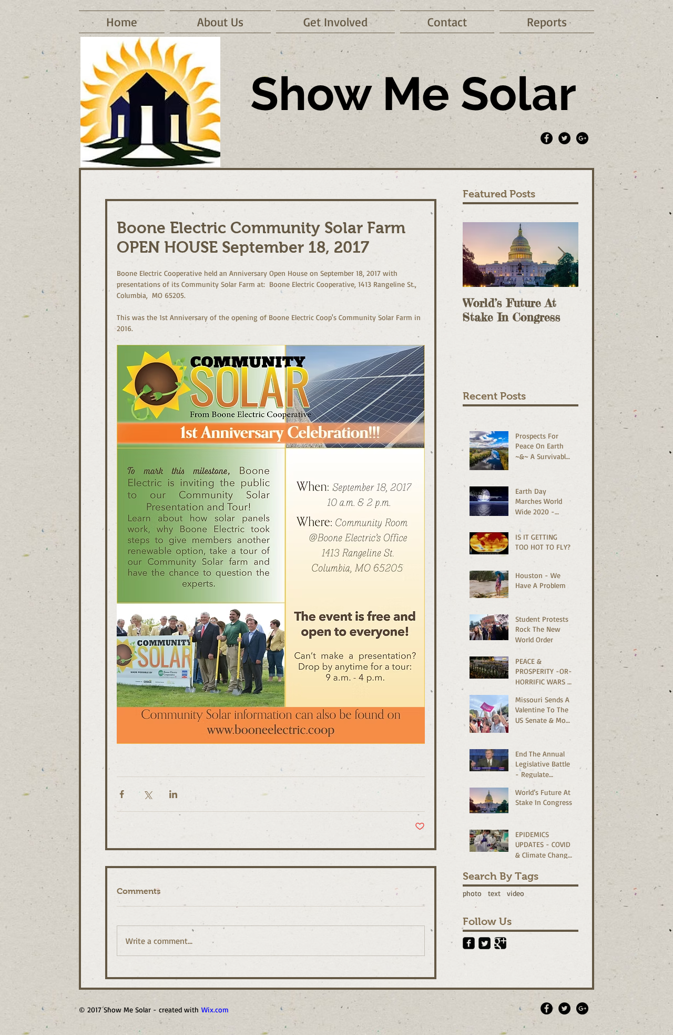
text (494, 893)
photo (472, 893)
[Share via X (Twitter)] (147, 794)
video (515, 893)
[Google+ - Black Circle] (582, 138)
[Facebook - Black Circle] (547, 138)
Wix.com (215, 1009)
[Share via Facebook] (122, 794)
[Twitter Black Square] (484, 943)
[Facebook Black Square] (469, 943)
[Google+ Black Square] (500, 943)
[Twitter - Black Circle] (564, 138)
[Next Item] (561, 254)
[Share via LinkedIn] (173, 794)
